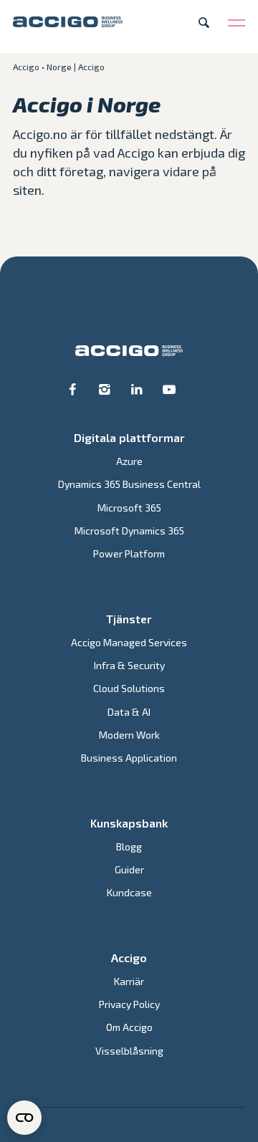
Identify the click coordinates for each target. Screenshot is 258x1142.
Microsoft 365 (129, 508)
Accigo (26, 67)
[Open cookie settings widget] (24, 1117)
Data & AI (129, 712)
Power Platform (129, 553)
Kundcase (129, 892)
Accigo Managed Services (129, 642)
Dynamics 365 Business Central (129, 484)
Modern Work (129, 735)
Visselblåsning (129, 1051)
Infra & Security (129, 665)
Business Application (129, 758)
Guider (129, 869)
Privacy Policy (129, 1004)
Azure (129, 461)
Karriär (129, 981)
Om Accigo (129, 1027)
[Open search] (204, 22)
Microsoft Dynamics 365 (129, 530)
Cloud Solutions (129, 688)
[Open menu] (236, 22)
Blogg (129, 846)
